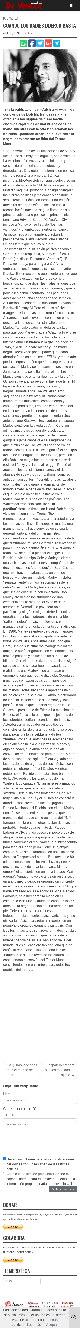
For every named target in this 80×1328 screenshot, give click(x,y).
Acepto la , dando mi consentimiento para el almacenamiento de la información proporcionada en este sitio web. (40, 1179)
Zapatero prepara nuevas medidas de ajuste (59, 1070)
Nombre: (9, 1094)
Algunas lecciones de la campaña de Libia (21, 1070)
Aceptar (52, 1325)
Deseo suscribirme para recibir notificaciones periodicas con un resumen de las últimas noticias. (40, 1164)
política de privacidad (38, 1174)
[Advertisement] (40, 1014)
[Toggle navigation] (71, 5)
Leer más (34, 1325)
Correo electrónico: (18, 1109)
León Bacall (28, 33)
